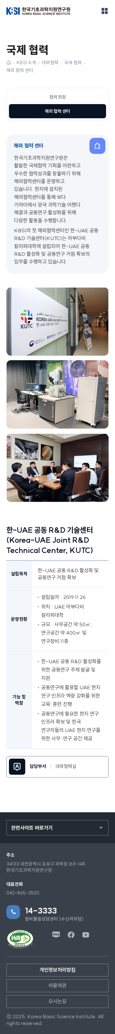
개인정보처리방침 (57, 970)
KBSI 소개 (26, 63)
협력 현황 (58, 97)
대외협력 (50, 63)
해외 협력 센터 (19, 70)
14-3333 (41, 910)
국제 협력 (73, 63)
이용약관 (57, 985)
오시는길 (57, 1001)
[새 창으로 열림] (20, 939)
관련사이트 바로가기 (32, 828)
